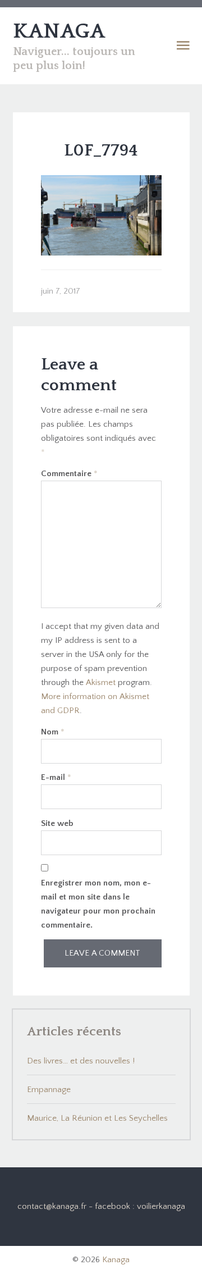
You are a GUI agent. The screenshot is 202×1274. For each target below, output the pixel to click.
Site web (57, 823)
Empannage (49, 1089)
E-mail (56, 777)
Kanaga (116, 1259)
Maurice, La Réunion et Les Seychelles (97, 1118)
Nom (53, 732)
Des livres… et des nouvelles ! (81, 1061)
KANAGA (59, 31)
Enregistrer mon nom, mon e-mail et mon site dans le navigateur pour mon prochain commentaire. (98, 904)
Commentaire (69, 473)
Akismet (101, 682)
